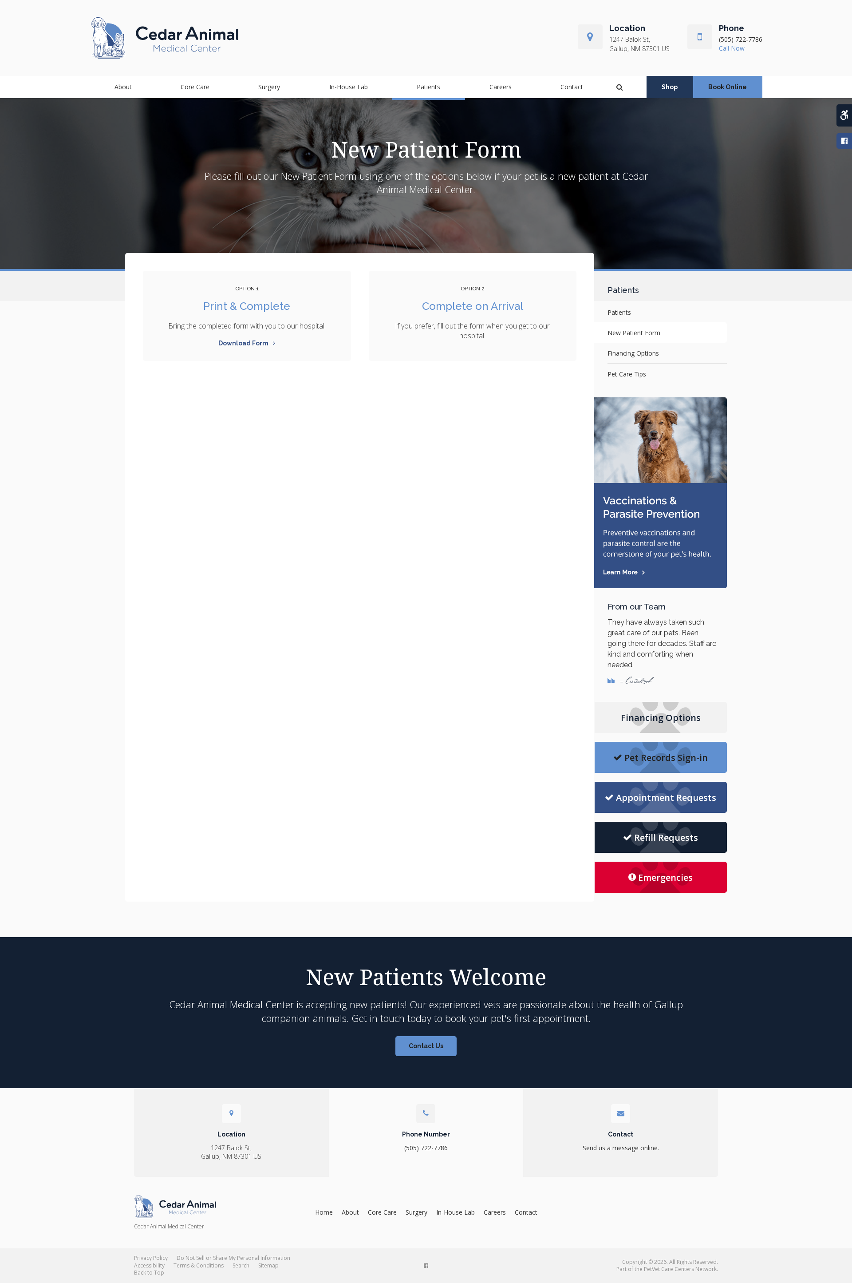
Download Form (243, 343)
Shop (670, 87)
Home (324, 1212)
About (123, 87)
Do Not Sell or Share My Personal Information (233, 1258)
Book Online (727, 87)
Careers (500, 87)
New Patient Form (633, 333)
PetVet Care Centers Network (680, 1269)
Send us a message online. (621, 1148)
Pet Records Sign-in (666, 758)
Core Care (195, 87)
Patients (428, 87)
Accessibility (149, 1265)
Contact (571, 87)
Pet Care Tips (626, 374)
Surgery (269, 87)
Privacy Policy (151, 1258)
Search (241, 1265)
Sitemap (268, 1265)
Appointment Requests (666, 798)
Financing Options (633, 353)
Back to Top (149, 1272)
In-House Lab (348, 87)
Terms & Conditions (199, 1265)
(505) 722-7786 (740, 39)
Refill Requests (666, 837)
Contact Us (426, 1045)
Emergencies (665, 877)
